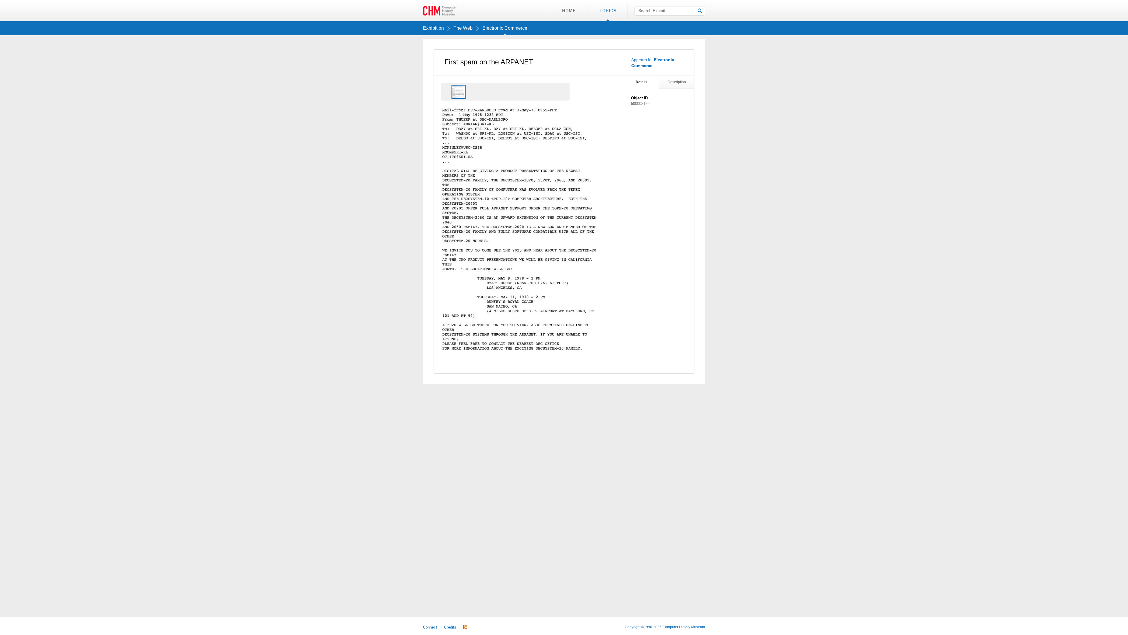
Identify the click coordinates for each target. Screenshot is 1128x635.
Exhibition (433, 28)
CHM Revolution (440, 10)
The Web (463, 28)
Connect (430, 627)
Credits (450, 627)
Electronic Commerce (504, 28)
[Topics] (607, 11)
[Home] (568, 11)
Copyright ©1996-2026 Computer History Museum (665, 627)
